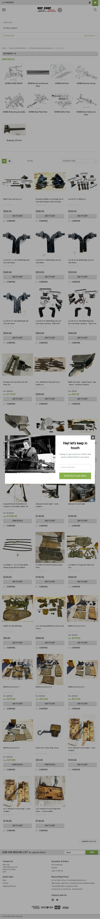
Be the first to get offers (75, 476)
